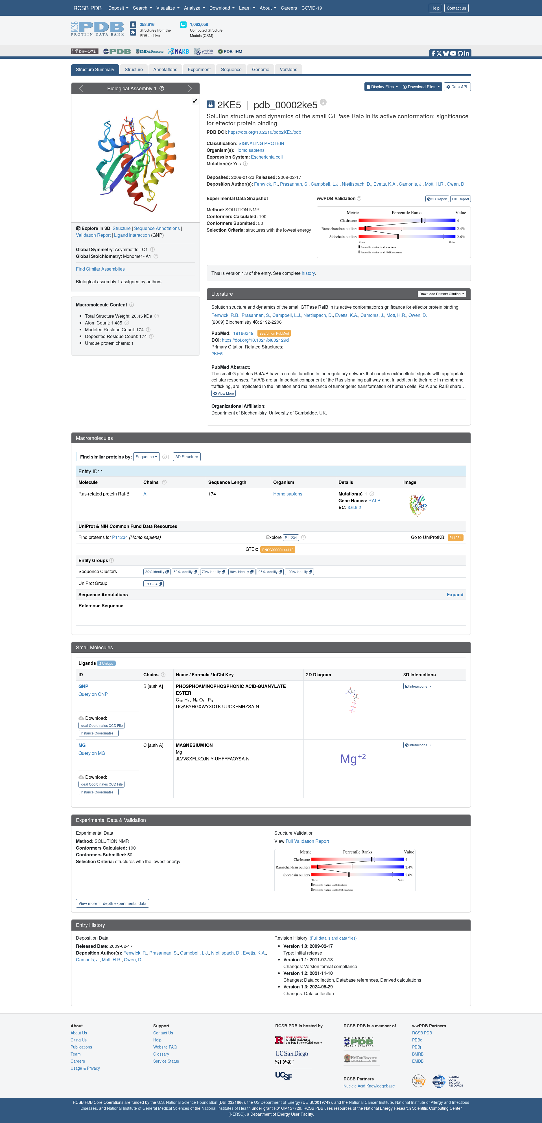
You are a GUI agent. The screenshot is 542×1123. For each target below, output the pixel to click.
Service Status (166, 1061)
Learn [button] (245, 8)
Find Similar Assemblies (100, 269)
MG (82, 745)
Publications (81, 1047)
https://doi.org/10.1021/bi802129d (255, 340)
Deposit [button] (116, 8)
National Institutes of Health (226, 1108)
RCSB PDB (87, 8)
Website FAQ (165, 1047)
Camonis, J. (411, 184)
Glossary (161, 1054)
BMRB (417, 1054)
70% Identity (211, 571)
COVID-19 (311, 8)
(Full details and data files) (333, 938)
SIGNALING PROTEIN (261, 143)
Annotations (165, 69)
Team (76, 1054)
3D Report (439, 198)
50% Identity (183, 571)
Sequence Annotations (157, 228)
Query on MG (91, 753)
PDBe (417, 1040)
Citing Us (79, 1040)
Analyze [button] (193, 8)
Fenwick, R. (266, 184)
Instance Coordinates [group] (97, 733)
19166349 (243, 333)
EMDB (417, 1061)
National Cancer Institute (371, 1102)
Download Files (421, 86)
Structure (134, 69)
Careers (289, 8)
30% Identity (154, 571)
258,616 (147, 24)
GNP (83, 686)
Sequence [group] (145, 456)
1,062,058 (199, 24)
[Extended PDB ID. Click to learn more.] (323, 102)
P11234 (120, 537)
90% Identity (239, 571)
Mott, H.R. (435, 184)
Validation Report (93, 235)
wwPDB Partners (429, 1026)
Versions (288, 69)
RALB (374, 500)
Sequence (231, 69)
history (308, 273)
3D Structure (187, 456)
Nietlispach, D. (356, 184)
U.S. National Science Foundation (187, 1102)
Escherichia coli (267, 156)
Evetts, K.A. (385, 184)
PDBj (416, 1047)
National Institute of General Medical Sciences (148, 1108)
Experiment (199, 69)
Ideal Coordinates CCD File (101, 725)
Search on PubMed (274, 333)
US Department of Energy (277, 1102)
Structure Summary (95, 69)
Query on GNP (93, 694)
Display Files (382, 86)
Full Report (460, 198)
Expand (455, 594)
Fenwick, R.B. (225, 315)
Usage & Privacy (85, 1068)
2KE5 (217, 353)
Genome (260, 69)
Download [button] (220, 8)
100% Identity (297, 571)
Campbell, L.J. (325, 184)
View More (225, 393)
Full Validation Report (307, 841)
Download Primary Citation (440, 293)
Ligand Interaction (132, 235)
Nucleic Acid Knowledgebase (369, 1086)
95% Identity (268, 571)
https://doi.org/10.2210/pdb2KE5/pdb (264, 132)
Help (435, 8)
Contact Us (163, 1033)
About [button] (266, 8)
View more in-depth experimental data (112, 903)
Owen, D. (456, 184)
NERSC (236, 1114)
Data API (459, 86)
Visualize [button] (166, 8)
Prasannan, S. (294, 184)
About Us (79, 1033)
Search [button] (140, 8)
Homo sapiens (250, 150)
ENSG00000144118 (278, 549)
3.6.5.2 (354, 507)
